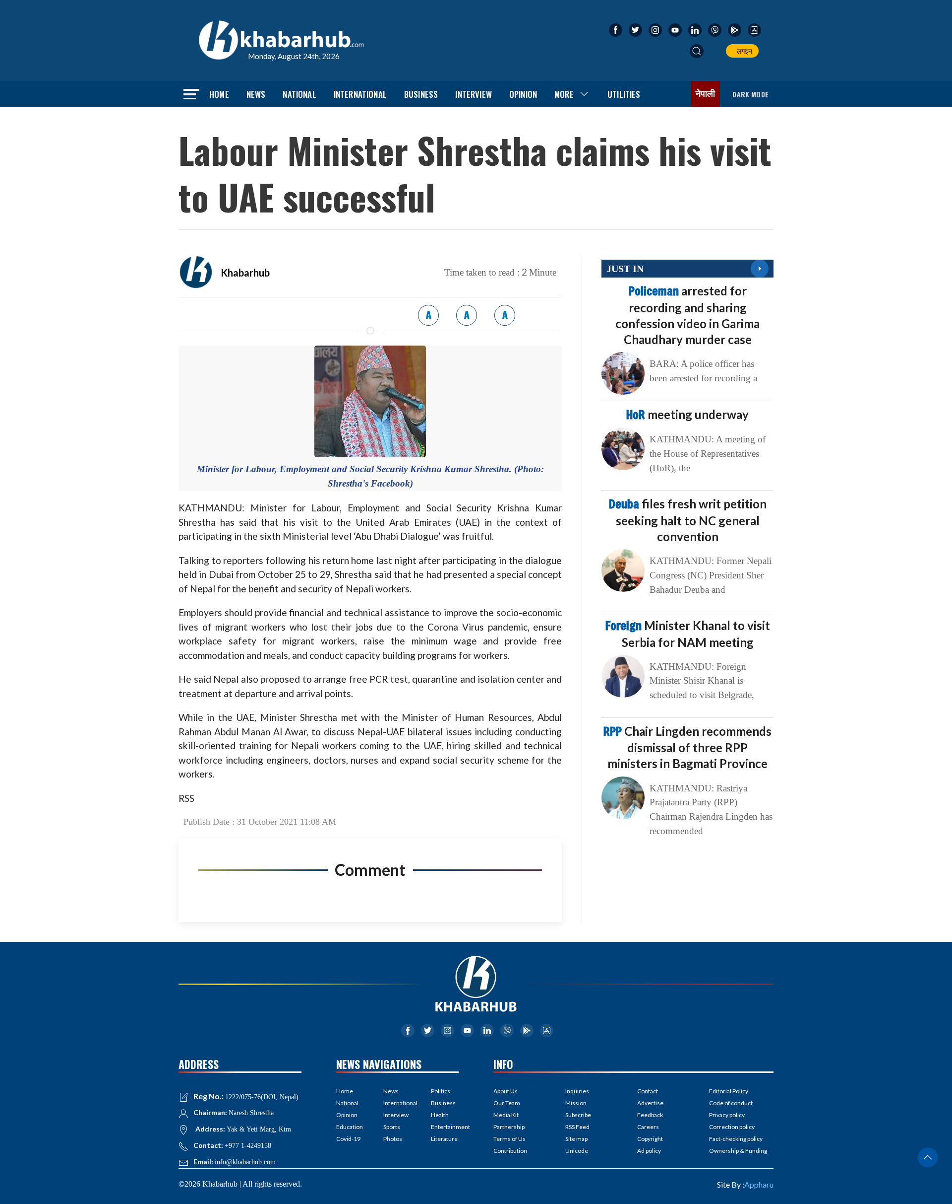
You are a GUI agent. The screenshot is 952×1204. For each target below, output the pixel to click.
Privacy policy (727, 1115)
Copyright (650, 1138)
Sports (391, 1127)
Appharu (759, 1184)
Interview (473, 94)
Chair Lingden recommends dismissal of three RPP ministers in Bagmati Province (687, 747)
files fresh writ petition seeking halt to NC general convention (688, 519)
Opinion (523, 94)
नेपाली (705, 94)
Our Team (506, 1103)
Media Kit (506, 1115)
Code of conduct (731, 1103)
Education (349, 1127)
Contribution (510, 1150)
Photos (392, 1138)
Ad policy (649, 1150)
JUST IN (625, 268)
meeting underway (687, 414)
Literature (444, 1138)
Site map (576, 1138)
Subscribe (578, 1115)
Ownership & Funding (738, 1150)
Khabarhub (245, 273)
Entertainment (445, 1127)
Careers (648, 1127)
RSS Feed (577, 1127)
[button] (697, 51)
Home (219, 94)
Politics (440, 1091)
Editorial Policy (728, 1091)
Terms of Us (509, 1138)
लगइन (743, 51)
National (299, 94)
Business (421, 94)
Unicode (576, 1150)
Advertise (650, 1103)
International (360, 94)
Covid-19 (348, 1138)
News (256, 94)
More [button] (564, 94)
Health (440, 1115)
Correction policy (732, 1127)
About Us (505, 1091)
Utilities (624, 94)
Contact (647, 1091)
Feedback (650, 1115)
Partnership (509, 1127)
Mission (576, 1103)
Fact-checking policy (736, 1138)
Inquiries (577, 1091)
